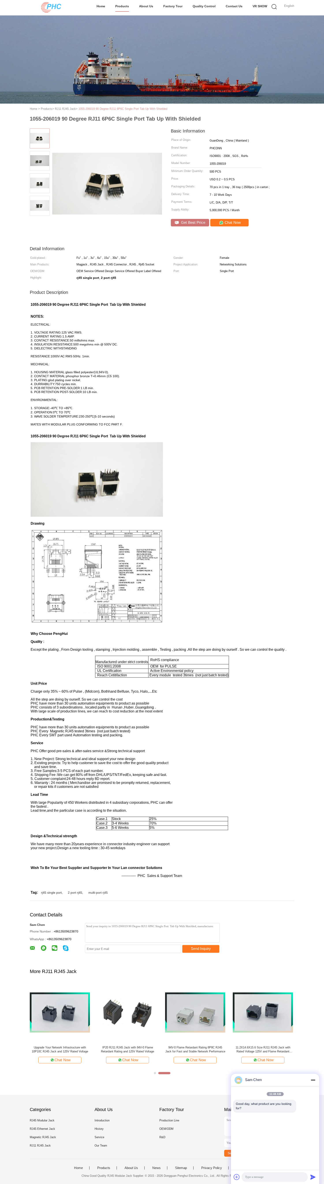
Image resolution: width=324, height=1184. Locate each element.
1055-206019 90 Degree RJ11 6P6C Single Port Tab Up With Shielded (122, 108)
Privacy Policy (211, 1167)
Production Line (169, 1120)
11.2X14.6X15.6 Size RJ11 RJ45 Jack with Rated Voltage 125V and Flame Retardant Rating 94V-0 (263, 1049)
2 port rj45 (75, 892)
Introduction (102, 1120)
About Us (146, 6)
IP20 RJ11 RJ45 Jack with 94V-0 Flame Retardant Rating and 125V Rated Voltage (127, 1049)
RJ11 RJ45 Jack (40, 1145)
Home (101, 6)
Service (99, 1137)
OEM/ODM (166, 1128)
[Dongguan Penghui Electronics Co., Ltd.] (51, 8)
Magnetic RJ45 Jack (43, 1137)
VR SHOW (260, 6)
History (99, 1128)
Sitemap (181, 1167)
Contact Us (234, 6)
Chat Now (232, 222)
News (156, 1167)
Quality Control (204, 6)
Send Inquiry (201, 949)
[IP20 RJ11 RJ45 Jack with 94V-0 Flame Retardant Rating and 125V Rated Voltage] (127, 1012)
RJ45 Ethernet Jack (42, 1128)
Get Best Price (192, 222)
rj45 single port (51, 892)
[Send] (313, 1177)
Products (122, 6)
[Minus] (313, 1080)
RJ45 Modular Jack (42, 1120)
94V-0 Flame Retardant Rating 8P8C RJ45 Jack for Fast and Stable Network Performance (195, 1049)
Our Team (101, 1145)
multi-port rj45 (98, 892)
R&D (162, 1137)
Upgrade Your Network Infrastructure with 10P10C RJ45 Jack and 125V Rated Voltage (60, 1049)
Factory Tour (172, 6)
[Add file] (237, 1177)
